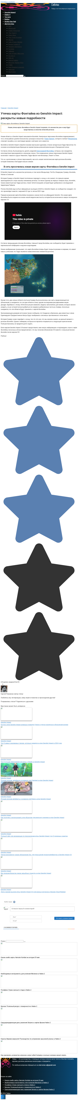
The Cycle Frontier (15, 37)
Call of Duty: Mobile (15, 42)
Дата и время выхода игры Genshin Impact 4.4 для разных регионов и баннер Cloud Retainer (33, 892)
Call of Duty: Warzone (16, 53)
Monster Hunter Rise (15, 63)
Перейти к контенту (8, 2)
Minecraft (12, 28)
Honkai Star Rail (10, 21)
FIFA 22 (11, 58)
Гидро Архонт (49, 139)
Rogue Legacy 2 (14, 44)
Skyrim (10, 40)
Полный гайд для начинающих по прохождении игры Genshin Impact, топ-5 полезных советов (34, 836)
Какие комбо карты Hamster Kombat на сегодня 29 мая (20, 957)
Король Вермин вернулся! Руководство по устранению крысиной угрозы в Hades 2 (31, 1039)
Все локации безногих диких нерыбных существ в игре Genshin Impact (26, 873)
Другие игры (9, 24)
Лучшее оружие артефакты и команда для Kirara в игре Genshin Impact (26, 799)
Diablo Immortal (14, 31)
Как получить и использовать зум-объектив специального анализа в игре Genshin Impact (32, 817)
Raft (9, 26)
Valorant (11, 70)
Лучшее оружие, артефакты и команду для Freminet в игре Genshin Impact (27, 780)
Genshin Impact (10, 12)
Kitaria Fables (13, 60)
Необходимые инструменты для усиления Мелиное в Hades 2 (23, 974)
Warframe (12, 72)
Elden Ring (12, 35)
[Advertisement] (39, 92)
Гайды (55, 4)
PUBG (10, 65)
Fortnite (11, 49)
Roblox (7, 19)
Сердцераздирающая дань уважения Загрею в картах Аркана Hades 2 (26, 1022)
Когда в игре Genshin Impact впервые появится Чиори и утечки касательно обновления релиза (34, 725)
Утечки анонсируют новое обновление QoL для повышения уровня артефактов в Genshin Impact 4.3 (36, 855)
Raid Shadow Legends (16, 67)
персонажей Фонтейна (45, 151)
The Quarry (12, 33)
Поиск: (3, 76)
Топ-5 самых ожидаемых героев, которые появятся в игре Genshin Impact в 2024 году (31, 743)
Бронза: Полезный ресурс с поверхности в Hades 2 (19, 1006)
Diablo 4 (7, 15)
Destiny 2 (11, 56)
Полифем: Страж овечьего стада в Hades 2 (16, 990)
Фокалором (72, 139)
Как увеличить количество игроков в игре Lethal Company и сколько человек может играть (33, 1055)
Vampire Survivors (15, 47)
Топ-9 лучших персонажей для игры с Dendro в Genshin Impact (23, 762)
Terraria (8, 17)
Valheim (11, 51)
